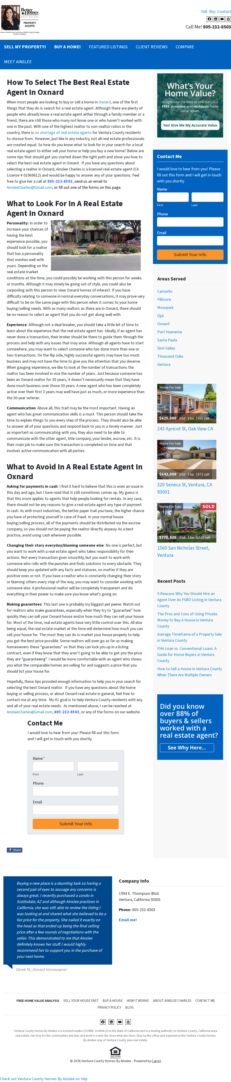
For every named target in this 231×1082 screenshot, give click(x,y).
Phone (38, 783)
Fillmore (164, 299)
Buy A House (112, 1000)
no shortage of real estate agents (63, 132)
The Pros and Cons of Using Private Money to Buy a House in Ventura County (187, 620)
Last (80, 774)
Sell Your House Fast (81, 1000)
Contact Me (205, 1000)
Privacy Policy (109, 1007)
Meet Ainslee (18, 62)
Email (37, 802)
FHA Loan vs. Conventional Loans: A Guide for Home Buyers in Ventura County (187, 655)
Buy (212, 11)
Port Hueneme (169, 332)
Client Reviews (152, 47)
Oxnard (105, 102)
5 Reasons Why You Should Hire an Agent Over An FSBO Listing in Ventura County (189, 600)
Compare (185, 47)
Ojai (160, 316)
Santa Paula (167, 340)
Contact (224, 11)
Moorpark (165, 307)
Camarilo (164, 291)
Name (39, 758)
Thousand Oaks (170, 356)
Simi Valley (166, 348)
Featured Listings (108, 47)
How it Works (138, 1000)
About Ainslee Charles (172, 1000)
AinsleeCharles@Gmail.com (29, 187)
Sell (204, 11)
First (36, 774)
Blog (129, 1007)
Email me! (128, 920)
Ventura (163, 364)
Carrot (156, 1061)
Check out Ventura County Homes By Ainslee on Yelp (43, 1079)
